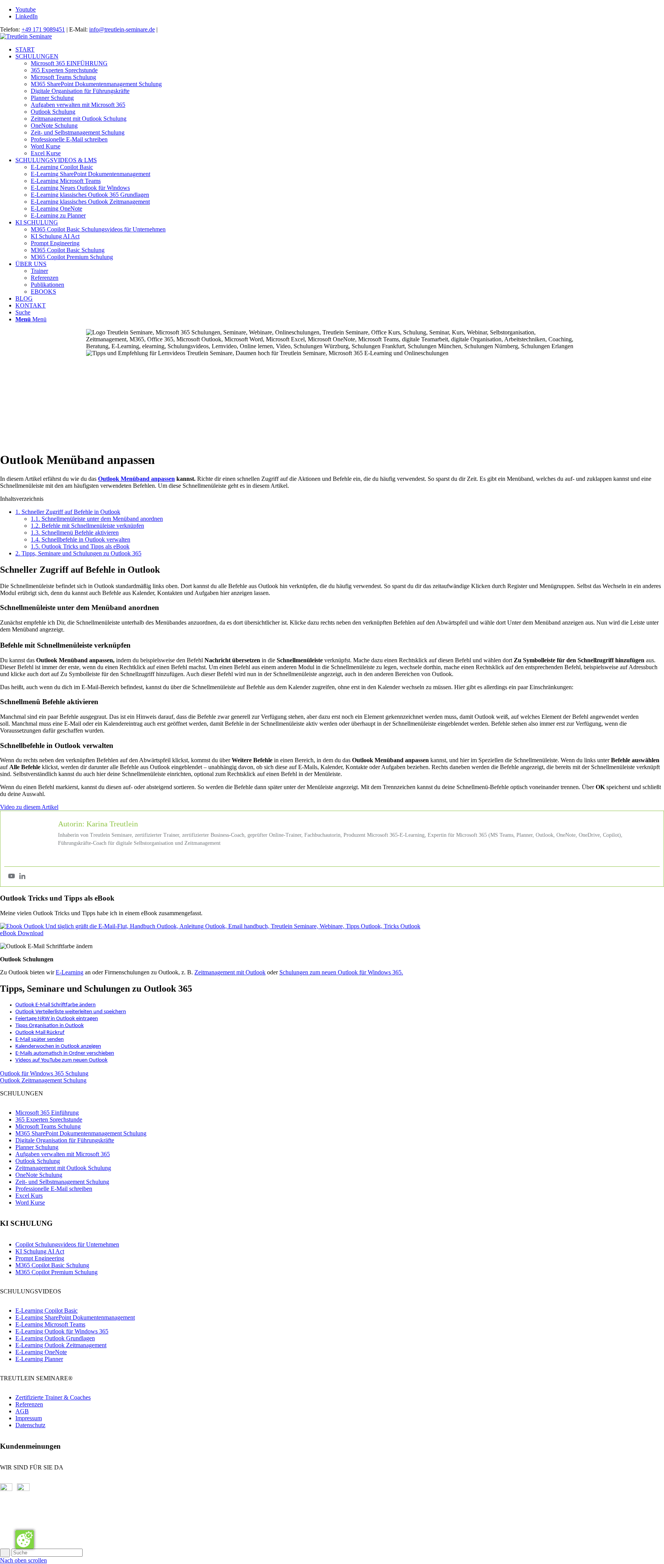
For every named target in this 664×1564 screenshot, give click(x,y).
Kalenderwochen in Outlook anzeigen (58, 1046)
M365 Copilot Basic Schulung (52, 1265)
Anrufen (10, 1535)
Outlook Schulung (37, 1161)
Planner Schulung (36, 1147)
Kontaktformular (20, 1522)
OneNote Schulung (38, 1175)
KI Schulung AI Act (39, 1251)
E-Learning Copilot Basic (46, 1310)
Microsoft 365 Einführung (47, 1112)
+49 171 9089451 (43, 29)
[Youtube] (11, 877)
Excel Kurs (29, 1195)
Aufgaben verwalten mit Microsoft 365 (62, 1154)
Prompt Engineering (39, 1258)
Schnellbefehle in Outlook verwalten (80, 539)
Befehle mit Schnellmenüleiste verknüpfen (87, 525)
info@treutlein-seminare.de (122, 29)
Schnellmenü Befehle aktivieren (75, 532)
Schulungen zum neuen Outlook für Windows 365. (341, 972)
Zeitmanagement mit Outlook (230, 972)
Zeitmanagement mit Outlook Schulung (63, 1168)
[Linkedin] (22, 877)
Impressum (28, 1418)
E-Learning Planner (39, 1359)
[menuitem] (339, 49)
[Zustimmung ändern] (24, 1539)
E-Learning (69, 972)
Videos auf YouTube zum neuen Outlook (61, 1060)
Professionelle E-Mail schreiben (53, 1188)
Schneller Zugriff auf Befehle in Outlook (67, 512)
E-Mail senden (17, 1509)
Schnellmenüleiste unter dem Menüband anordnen (97, 518)
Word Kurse (30, 1202)
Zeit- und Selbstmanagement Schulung (62, 1181)
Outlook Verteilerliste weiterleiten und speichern (70, 1012)
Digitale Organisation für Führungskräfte (64, 1140)
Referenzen (29, 1404)
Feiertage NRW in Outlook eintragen (56, 1019)
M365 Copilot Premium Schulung (56, 1272)
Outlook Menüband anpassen (136, 478)
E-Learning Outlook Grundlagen (55, 1338)
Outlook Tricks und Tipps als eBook (80, 546)
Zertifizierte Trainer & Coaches (53, 1397)
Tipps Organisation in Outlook (49, 1026)
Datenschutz (30, 1425)
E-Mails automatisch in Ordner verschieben (64, 1053)
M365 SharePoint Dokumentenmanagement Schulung (80, 1133)
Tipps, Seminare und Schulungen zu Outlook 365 (78, 553)
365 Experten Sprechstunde (48, 1119)
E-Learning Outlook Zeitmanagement (60, 1345)
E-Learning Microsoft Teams (50, 1324)
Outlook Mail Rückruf (40, 1032)
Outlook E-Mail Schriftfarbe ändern (55, 1005)
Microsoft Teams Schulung (48, 1126)
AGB (22, 1411)
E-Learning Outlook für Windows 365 (61, 1331)
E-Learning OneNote (41, 1352)
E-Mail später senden (39, 1039)
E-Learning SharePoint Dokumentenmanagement (75, 1317)
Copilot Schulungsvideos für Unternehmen (67, 1244)
